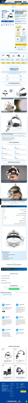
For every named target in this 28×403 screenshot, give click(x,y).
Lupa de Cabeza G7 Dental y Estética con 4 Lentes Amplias (8, 60)
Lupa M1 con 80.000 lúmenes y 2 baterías (20, 360)
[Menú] (2, 7)
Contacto (17, 385)
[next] (13, 16)
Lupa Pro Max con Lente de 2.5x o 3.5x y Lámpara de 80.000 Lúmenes (20, 377)
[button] (24, 7)
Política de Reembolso (11, 391)
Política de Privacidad (11, 388)
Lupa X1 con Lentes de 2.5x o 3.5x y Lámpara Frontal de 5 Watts (8, 377)
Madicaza (10, 402)
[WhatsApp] (26, 401)
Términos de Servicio (11, 393)
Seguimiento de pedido (18, 387)
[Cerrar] (1, 198)
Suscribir (23, 391)
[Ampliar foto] (3, 311)
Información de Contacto (12, 396)
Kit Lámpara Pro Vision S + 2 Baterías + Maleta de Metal (8, 360)
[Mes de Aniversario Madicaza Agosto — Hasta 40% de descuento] (14, 1)
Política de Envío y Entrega (12, 386)
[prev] (1, 16)
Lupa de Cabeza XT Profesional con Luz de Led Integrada (3, 60)
